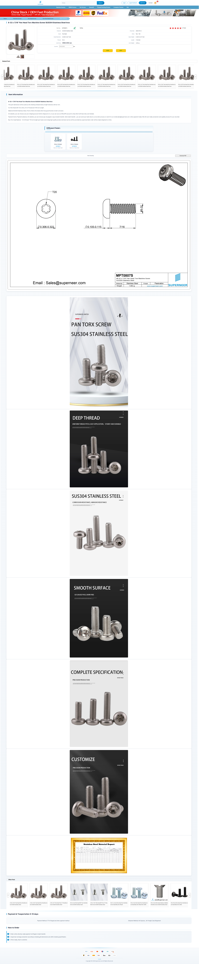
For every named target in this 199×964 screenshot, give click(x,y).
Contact (151, 2)
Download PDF (183, 155)
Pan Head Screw (32, 18)
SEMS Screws (72, 7)
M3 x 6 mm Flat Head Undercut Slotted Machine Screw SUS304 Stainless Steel (157, 903)
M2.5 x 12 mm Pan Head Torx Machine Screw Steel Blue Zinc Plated (117, 903)
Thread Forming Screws (103, 7)
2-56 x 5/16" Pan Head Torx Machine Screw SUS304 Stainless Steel (37, 903)
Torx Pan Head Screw (48, 18)
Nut (128, 7)
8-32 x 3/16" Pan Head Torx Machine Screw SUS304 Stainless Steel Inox (125, 85)
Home (5, 18)
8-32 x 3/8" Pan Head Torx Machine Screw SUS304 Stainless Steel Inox (65, 85)
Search (101, 3)
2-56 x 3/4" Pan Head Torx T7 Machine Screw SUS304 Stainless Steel (57, 903)
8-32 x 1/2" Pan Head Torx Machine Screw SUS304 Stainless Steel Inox (105, 85)
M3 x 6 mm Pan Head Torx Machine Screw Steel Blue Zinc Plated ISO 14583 (137, 903)
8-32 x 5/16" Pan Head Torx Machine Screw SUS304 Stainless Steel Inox (45, 85)
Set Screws (83, 7)
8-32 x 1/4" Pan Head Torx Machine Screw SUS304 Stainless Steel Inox (24, 85)
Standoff (91, 7)
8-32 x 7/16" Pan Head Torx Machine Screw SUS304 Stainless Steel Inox (85, 85)
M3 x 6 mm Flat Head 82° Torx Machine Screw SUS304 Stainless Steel (77, 903)
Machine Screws (60, 7)
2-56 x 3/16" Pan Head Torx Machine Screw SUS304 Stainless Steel (17, 903)
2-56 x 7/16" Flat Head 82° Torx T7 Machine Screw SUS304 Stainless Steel (97, 903)
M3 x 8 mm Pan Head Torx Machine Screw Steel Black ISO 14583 (178, 903)
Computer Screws (118, 7)
